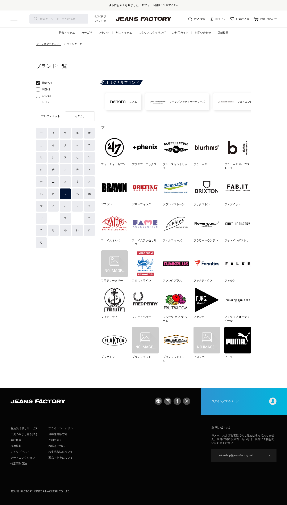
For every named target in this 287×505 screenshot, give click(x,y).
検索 (35, 19)
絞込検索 (199, 19)
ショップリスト (20, 451)
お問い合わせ (203, 32)
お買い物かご (268, 19)
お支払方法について (60, 451)
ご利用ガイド (180, 32)
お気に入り (242, 19)
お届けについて (57, 445)
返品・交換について (60, 457)
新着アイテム (67, 32)
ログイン (220, 19)
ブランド (104, 32)
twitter (186, 401)
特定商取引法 (19, 463)
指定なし (48, 83)
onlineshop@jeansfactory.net (235, 455)
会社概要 (16, 440)
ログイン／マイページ (225, 401)
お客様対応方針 (57, 434)
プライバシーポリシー (62, 428)
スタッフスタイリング (152, 32)
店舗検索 (222, 32)
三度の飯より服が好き (24, 434)
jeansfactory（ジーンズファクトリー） (143, 19)
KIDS (45, 102)
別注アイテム (124, 32)
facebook (177, 401)
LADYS (46, 95)
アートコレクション (23, 457)
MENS (46, 89)
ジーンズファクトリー (48, 44)
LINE (158, 401)
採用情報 (16, 445)
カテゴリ (86, 32)
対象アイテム (170, 5)
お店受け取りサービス (24, 428)
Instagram (167, 401)
